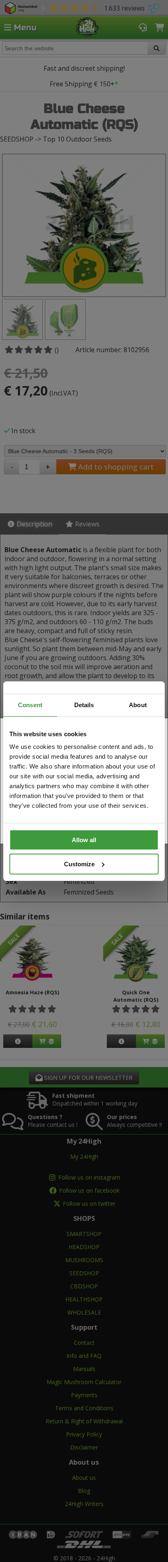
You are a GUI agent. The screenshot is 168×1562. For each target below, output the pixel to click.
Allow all (84, 839)
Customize (79, 864)
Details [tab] (84, 704)
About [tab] (138, 704)
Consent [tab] (30, 704)
